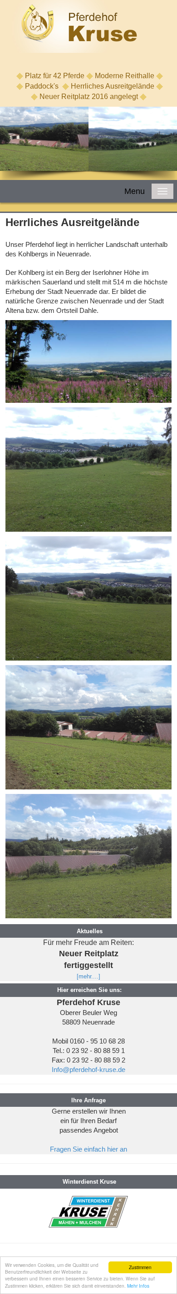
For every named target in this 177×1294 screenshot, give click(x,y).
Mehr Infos (138, 1285)
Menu (134, 191)
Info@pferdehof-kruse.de (88, 1069)
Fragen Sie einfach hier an (88, 1149)
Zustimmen (140, 1267)
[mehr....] (88, 976)
